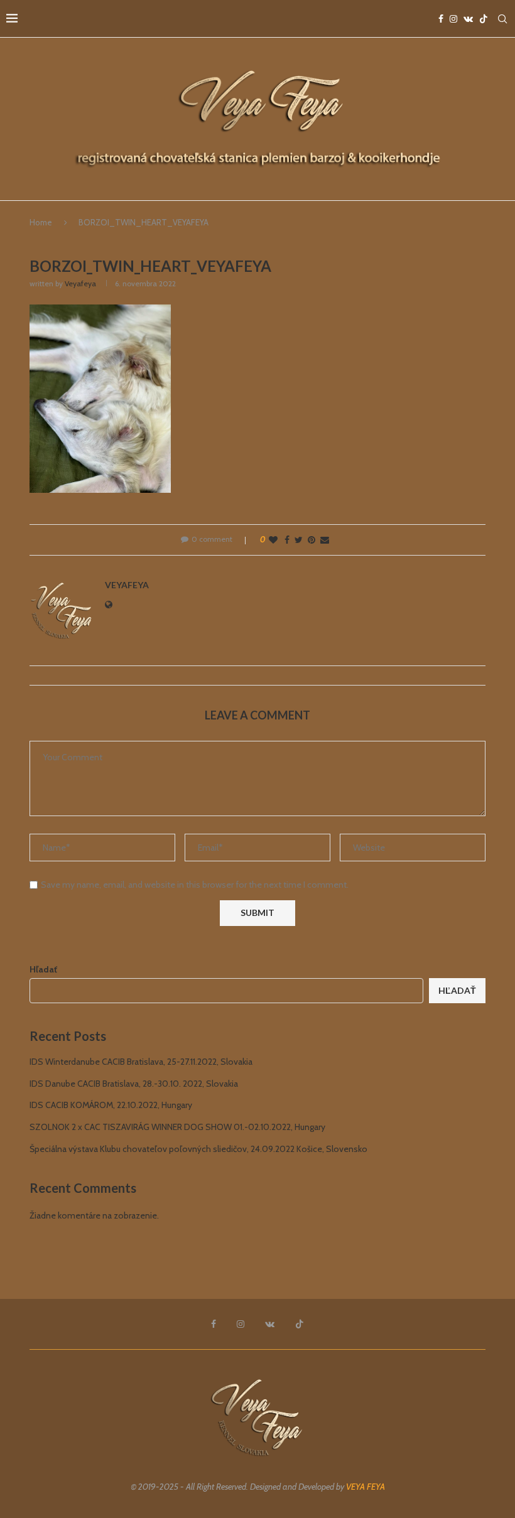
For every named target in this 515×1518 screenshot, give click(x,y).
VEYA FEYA (365, 1486)
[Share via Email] (324, 540)
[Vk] (468, 19)
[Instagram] (453, 19)
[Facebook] (440, 19)
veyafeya (80, 283)
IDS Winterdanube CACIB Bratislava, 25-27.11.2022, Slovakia (141, 1061)
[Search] (502, 19)
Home (41, 222)
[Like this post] (273, 540)
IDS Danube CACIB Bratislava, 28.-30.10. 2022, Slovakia (134, 1083)
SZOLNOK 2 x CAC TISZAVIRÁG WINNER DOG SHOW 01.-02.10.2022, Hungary (177, 1127)
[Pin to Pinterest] (311, 540)
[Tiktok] (483, 19)
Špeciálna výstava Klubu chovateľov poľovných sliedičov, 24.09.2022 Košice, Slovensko (198, 1149)
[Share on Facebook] (287, 540)
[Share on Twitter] (299, 540)
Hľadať (43, 969)
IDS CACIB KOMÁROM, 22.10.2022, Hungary (111, 1105)
